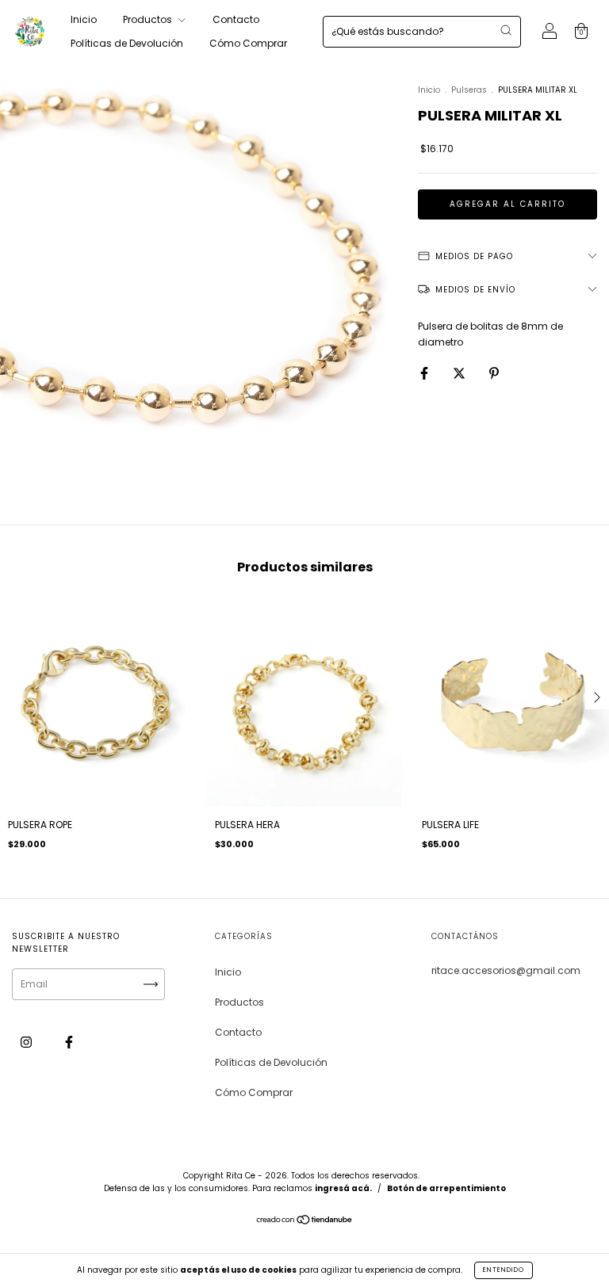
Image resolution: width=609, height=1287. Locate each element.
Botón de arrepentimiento (446, 1188)
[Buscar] (505, 30)
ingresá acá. (343, 1188)
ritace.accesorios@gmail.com (505, 970)
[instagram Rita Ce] (27, 1041)
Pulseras (469, 90)
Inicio (84, 19)
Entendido (503, 1270)
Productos (148, 19)
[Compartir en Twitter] (460, 373)
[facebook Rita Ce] (69, 1041)
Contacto (236, 19)
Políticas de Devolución (127, 43)
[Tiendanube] (304, 1221)
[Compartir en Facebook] (425, 373)
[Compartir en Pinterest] (494, 373)
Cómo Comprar (248, 43)
